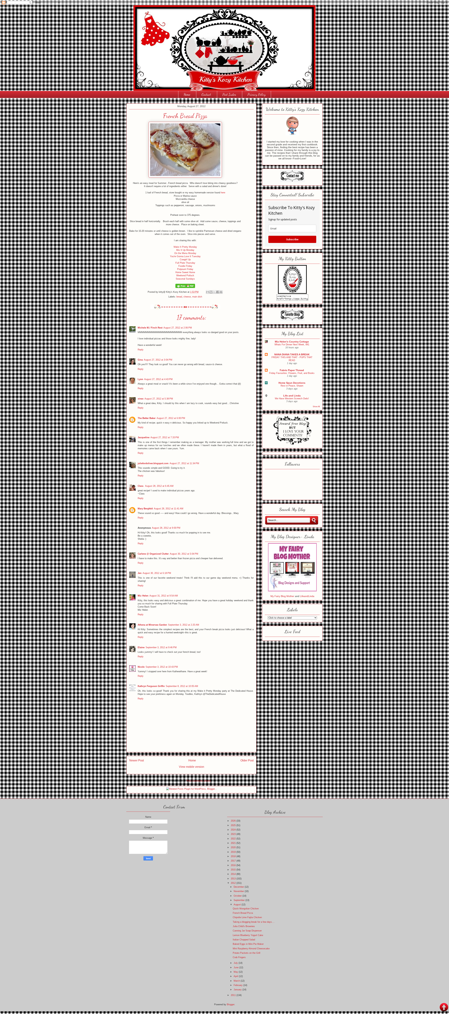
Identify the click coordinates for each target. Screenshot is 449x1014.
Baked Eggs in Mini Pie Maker (248, 944)
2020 (233, 847)
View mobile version (191, 766)
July (236, 963)
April (236, 976)
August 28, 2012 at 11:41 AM (168, 508)
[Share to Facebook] (217, 292)
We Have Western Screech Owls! (292, 398)
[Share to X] (214, 292)
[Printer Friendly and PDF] (185, 287)
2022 (233, 838)
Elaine (141, 647)
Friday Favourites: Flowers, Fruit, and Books (291, 373)
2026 (233, 820)
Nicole (141, 667)
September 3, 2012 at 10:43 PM (162, 667)
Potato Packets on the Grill (246, 953)
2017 (233, 860)
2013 (233, 878)
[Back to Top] (444, 1007)
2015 (233, 869)
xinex (140, 398)
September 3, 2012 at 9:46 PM (161, 647)
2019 (233, 852)
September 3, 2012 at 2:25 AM (183, 624)
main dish (197, 296)
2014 (233, 874)
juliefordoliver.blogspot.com (153, 463)
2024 (233, 829)
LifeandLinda (307, 596)
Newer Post (136, 760)
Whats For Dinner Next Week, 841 (291, 344)
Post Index (229, 94)
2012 (233, 883)
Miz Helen (143, 595)
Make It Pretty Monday (185, 247)
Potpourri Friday (185, 269)
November (239, 891)
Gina (140, 359)
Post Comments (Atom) (199, 780)
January (238, 989)
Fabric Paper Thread (292, 370)
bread (179, 296)
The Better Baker (147, 418)
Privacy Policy (256, 94)
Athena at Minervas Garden (152, 624)
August (238, 904)
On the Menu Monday (185, 253)
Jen (140, 573)
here (223, 192)
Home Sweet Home (185, 272)
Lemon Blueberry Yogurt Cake (248, 935)
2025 (233, 825)
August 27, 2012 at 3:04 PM (158, 359)
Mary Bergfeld (145, 508)
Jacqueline (143, 437)
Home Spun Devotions (292, 382)
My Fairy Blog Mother (282, 596)
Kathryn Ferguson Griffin (151, 686)
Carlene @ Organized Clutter (153, 553)
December (239, 887)
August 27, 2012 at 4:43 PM (158, 379)
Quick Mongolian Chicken (246, 908)
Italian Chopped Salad (244, 939)
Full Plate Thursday (185, 263)
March (237, 980)
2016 (233, 865)
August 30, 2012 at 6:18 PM (157, 573)
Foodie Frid (184, 266)
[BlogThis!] (211, 292)
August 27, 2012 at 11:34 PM (184, 463)
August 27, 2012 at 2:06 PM (177, 327)
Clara (141, 486)
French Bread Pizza (243, 913)
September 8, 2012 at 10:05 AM (182, 686)
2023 (233, 834)
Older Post (247, 760)
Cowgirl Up (185, 259)
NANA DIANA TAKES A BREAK (292, 354)
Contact (206, 94)
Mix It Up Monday (185, 250)
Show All (316, 406)
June (236, 967)
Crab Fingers (239, 957)
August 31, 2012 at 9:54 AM (163, 595)
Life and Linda (292, 395)
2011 (233, 995)
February (238, 985)
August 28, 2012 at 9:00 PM (166, 528)
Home (187, 94)
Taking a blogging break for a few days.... (254, 922)
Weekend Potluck (185, 275)
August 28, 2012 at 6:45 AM (159, 486)
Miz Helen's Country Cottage (292, 341)
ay (191, 266)
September (239, 900)
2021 (233, 843)
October (238, 895)
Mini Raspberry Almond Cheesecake (251, 948)
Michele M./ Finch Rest (150, 327)
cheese (187, 296)
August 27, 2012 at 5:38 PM (159, 398)
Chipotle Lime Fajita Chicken (247, 917)
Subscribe (292, 239)
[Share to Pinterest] (221, 292)
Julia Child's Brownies (244, 926)
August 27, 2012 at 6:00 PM (171, 418)
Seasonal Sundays (185, 278)
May (236, 972)
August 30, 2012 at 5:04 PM (184, 553)
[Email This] (207, 292)
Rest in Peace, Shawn (292, 385)
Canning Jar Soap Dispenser (247, 930)
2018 (233, 856)
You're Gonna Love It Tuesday (185, 256)
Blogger (230, 1004)
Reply (140, 349)
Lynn (140, 379)
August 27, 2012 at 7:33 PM (164, 437)
